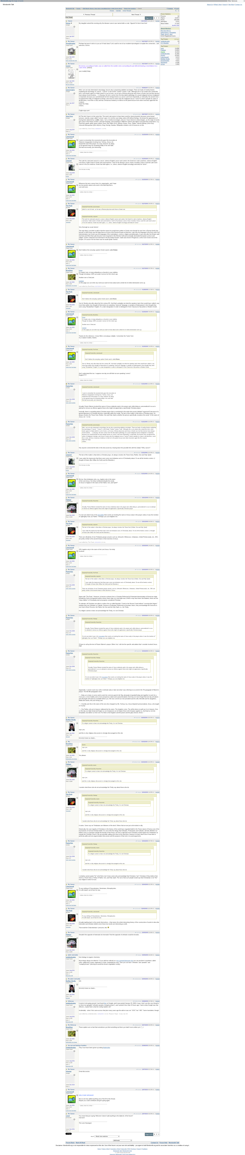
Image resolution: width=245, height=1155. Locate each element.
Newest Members (166, 28)
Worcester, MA (69, 975)
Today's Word (105, 1149)
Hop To (92, 1136)
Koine (80, 270)
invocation (101, 515)
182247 (157, 421)
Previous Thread (90, 14)
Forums (78, 8)
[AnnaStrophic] (72, 54)
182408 (157, 908)
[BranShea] (72, 279)
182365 (157, 615)
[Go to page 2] (159, 18)
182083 (157, 244)
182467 (157, 1025)
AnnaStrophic (138, 63)
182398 (157, 884)
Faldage (139, 615)
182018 (157, 134)
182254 (157, 497)
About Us (210, 4)
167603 (157, 21)
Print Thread (69, 17)
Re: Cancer (71, 41)
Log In (177, 8)
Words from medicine (130, 8)
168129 (157, 87)
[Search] (176, 11)
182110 (157, 289)
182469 (157, 1045)
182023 (157, 179)
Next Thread (136, 14)
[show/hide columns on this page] (178, 11)
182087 (157, 268)
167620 (157, 41)
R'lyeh (67, 176)
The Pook (138, 244)
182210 (157, 311)
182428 (157, 978)
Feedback (144, 1149)
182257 (157, 521)
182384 (157, 762)
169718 (157, 114)
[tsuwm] (71, 78)
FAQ (129, 1149)
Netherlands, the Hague (71, 285)
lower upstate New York (71, 60)
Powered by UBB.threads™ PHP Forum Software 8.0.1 (122, 1154)
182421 (157, 955)
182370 (157, 717)
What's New (218, 4)
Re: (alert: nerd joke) (74, 979)
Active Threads (127, 10)
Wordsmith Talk (70, 8)
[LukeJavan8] (72, 147)
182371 (157, 741)
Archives (133, 1149)
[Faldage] (71, 512)
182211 (157, 346)
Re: (69, 741)
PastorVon (137, 452)
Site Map (231, 4)
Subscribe (124, 1149)
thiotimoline (106, 1047)
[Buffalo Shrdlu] (72, 730)
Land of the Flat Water (71, 155)
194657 (157, 1069)
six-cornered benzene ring (125, 960)
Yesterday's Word (115, 1149)
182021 (157, 158)
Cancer (70, 21)
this (105, 1003)
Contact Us (238, 4)
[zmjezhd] (72, 170)
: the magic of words (12, 1)
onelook (81, 281)
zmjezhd (139, 179)
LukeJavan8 (138, 158)
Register (170, 8)
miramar (139, 1089)
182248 (157, 452)
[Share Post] (153, 21)
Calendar (118, 10)
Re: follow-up (72, 1025)
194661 (157, 1089)
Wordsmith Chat (127, 1151)
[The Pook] (72, 216)
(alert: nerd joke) (73, 955)
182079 (157, 203)
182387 (157, 792)
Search (225, 4)
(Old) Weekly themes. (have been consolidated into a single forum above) (102, 8)
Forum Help (163, 1142)
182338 (157, 545)
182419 (157, 932)
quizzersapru (138, 114)
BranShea (138, 311)
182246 (157, 383)
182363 (157, 569)
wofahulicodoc (137, 978)
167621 (157, 63)
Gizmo (139, 41)
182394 (157, 841)
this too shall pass (70, 84)
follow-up (71, 1001)
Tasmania (68, 222)
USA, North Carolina (70, 402)
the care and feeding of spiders (77, 1045)
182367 (157, 651)
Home (99, 1149)
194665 (157, 1113)
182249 (157, 473)
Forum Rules (70, 1142)
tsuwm (139, 87)
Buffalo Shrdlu (137, 741)
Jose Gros (138, 134)
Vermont (68, 736)
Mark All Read (80, 1142)
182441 (157, 1001)
